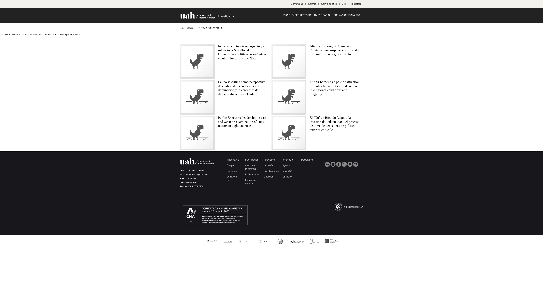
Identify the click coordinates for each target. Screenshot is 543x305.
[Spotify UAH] (355, 164)
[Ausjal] (229, 241)
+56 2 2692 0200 (195, 186)
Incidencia (288, 160)
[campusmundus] (297, 241)
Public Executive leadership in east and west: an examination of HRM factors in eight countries (242, 122)
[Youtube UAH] (350, 164)
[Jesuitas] (314, 241)
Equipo (230, 165)
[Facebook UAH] (339, 164)
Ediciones (232, 171)
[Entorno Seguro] (280, 241)
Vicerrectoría (301, 15)
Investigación (322, 15)
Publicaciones (252, 174)
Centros (312, 4)
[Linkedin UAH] (327, 164)
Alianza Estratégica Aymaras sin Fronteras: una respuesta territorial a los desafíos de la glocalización (334, 50)
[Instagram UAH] (333, 164)
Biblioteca (356, 4)
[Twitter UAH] (344, 164)
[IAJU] (246, 241)
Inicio (286, 15)
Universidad (297, 4)
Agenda (286, 165)
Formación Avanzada (347, 15)
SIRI (344, 4)
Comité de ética (329, 4)
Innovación (269, 160)
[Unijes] (332, 241)
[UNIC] (262, 241)
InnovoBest (269, 165)
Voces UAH (288, 171)
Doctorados (307, 160)
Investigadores (271, 171)
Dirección (268, 177)
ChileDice (288, 177)
